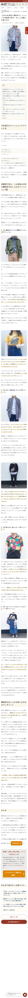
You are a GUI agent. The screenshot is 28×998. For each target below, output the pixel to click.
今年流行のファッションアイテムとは (12, 89)
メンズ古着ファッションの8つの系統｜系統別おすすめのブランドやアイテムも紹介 (14, 905)
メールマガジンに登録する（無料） (13, 874)
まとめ (4, 118)
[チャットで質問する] (25, 995)
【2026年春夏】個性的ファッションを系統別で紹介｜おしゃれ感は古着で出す (14, 17)
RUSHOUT (15, 843)
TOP (2, 10)
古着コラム (6, 10)
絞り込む (26, 31)
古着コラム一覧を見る (9, 910)
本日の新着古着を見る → (14, 922)
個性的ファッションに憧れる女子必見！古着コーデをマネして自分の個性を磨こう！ (14, 899)
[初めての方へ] (17, 4)
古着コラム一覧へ (14, 917)
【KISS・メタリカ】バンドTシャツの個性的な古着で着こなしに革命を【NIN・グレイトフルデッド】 (14, 893)
